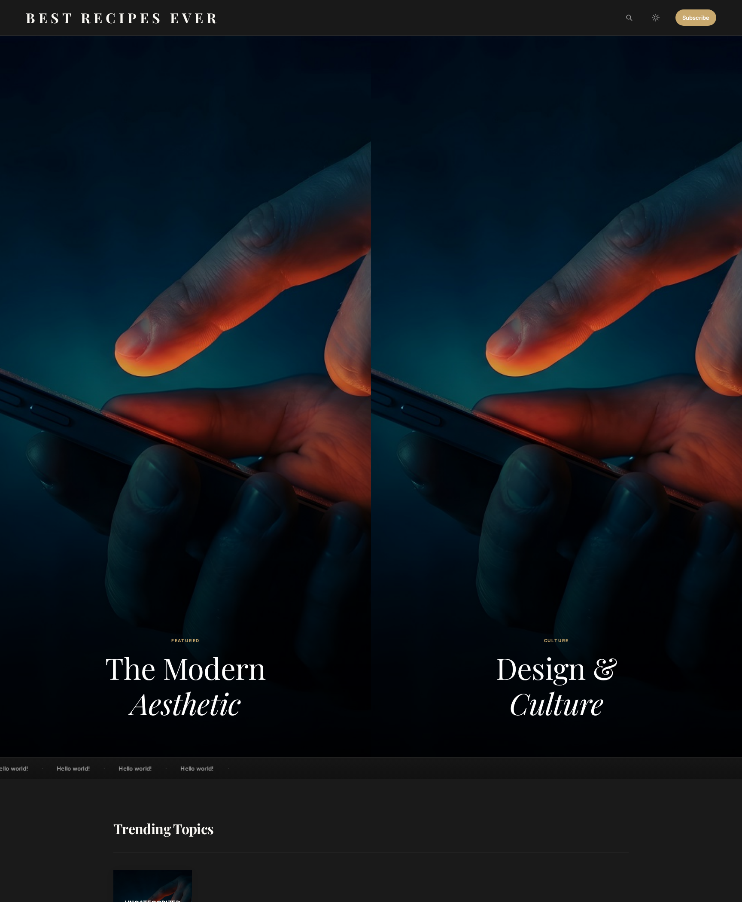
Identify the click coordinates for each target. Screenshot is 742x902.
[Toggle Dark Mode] (656, 18)
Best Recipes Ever (122, 17)
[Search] (629, 18)
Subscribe (695, 17)
